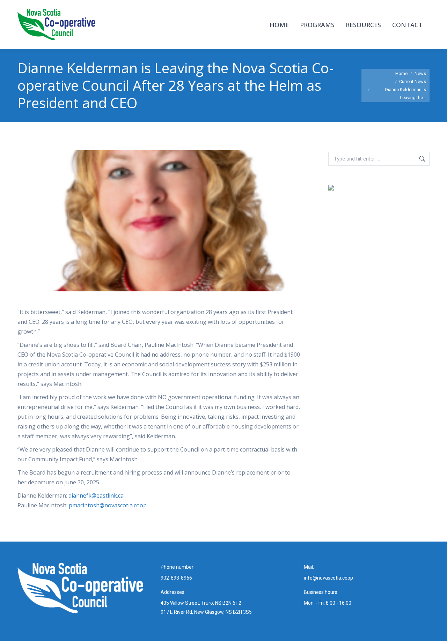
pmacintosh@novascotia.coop (108, 505)
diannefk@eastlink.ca (96, 495)
